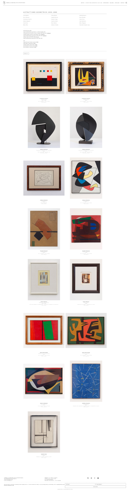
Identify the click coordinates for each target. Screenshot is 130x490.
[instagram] (91, 478)
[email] (98, 478)
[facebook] (94, 478)
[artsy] (126, 2)
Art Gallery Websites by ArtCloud (68, 489)
